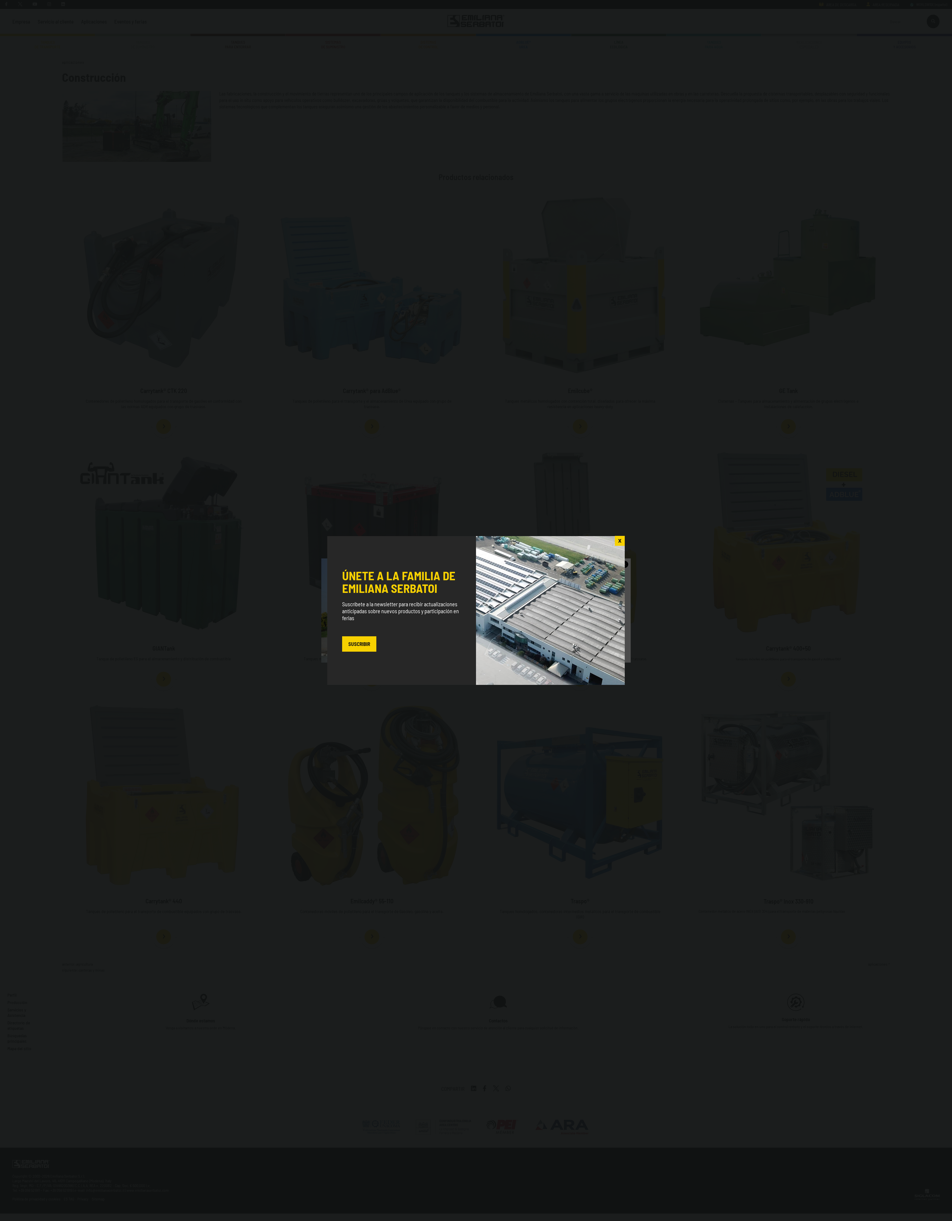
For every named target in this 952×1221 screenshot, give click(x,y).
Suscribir (359, 644)
